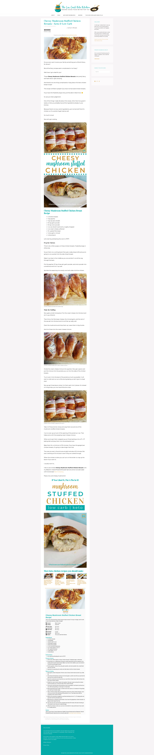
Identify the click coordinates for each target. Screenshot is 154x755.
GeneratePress (89, 753)
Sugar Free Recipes (77, 716)
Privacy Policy (46, 745)
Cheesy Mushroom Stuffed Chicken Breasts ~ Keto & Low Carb (59, 582)
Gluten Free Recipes (69, 716)
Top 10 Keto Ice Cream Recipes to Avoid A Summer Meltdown (57, 719)
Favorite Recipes (61, 716)
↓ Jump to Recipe (71, 28)
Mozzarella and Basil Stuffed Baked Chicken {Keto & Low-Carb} (48, 582)
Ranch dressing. (59, 472)
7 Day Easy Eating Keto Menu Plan (94, 15)
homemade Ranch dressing (75, 713)
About (53, 15)
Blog (59, 15)
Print (65, 609)
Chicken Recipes (48, 716)
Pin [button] (68, 609)
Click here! (96, 58)
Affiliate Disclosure (47, 742)
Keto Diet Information (69, 15)
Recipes (80, 15)
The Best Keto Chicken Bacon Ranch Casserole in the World (56, 718)
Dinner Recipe (55, 716)
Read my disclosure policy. (71, 35)
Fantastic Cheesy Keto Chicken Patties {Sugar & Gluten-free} (82, 582)
